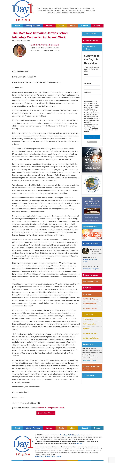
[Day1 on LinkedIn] (26, 20)
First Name (87, 83)
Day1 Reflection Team (90, 333)
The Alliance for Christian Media (70, 435)
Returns (59, 456)
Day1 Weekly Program (90, 299)
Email (86, 74)
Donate (97, 26)
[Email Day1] (29, 20)
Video (61, 26)
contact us (78, 443)
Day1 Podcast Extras (89, 304)
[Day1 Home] (23, 9)
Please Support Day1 (91, 40)
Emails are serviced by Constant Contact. (91, 130)
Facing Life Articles (91, 275)
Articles (49, 26)
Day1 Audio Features (90, 308)
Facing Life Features (91, 243)
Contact (84, 26)
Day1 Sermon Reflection (91, 338)
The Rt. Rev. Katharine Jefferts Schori (44, 45)
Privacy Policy (39, 456)
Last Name (87, 92)
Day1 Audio (88, 294)
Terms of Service (50, 456)
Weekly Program (33, 26)
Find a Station (89, 375)
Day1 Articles (88, 288)
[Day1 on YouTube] (23, 20)
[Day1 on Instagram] (19, 20)
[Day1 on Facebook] (17, 20)
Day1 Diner (86, 329)
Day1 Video (88, 314)
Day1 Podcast (89, 344)
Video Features (88, 319)
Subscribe (92, 137)
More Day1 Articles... (46, 413)
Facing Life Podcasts (91, 281)
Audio (72, 26)
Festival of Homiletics (90, 226)
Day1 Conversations (89, 324)
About (17, 26)
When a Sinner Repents (91, 269)
